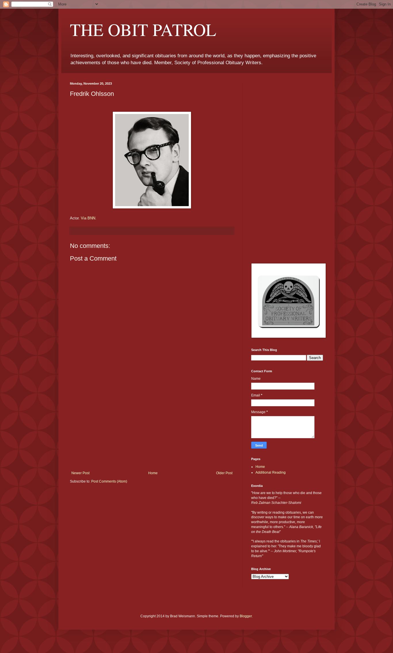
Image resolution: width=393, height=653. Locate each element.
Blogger (246, 616)
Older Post (224, 473)
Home (153, 473)
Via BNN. (88, 218)
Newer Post (80, 473)
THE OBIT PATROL (143, 29)
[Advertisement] (152, 428)
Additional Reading (270, 472)
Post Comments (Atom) (109, 481)
